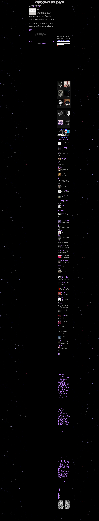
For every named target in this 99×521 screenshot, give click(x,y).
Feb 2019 (59, 491)
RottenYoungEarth (60, 204)
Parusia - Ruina (59, 372)
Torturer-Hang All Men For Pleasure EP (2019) (63, 420)
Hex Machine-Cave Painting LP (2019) (62, 398)
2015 (58, 496)
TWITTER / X (48, 3)
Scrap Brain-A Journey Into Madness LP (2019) (63, 482)
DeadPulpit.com (40, 3)
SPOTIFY (52, 3)
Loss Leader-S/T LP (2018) (61, 374)
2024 (58, 355)
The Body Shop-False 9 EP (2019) (62, 385)
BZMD (58, 178)
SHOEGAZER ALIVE (60, 152)
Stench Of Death (59, 335)
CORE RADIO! (59, 138)
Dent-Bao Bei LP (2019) (60, 453)
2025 (58, 354)
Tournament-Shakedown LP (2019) (62, 382)
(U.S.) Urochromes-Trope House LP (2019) (63, 483)
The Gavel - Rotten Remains (61, 370)
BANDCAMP (56, 3)
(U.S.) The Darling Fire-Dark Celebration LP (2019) (63, 430)
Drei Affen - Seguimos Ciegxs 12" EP (62, 403)
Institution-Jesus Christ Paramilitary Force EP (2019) (64, 416)
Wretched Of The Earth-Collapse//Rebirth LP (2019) (63, 387)
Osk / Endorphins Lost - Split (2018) (62, 389)
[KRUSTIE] (67, 102)
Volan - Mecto (59, 405)
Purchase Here (30, 29)
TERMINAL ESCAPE (60, 141)
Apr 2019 (59, 489)
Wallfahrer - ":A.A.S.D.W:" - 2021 (61, 250)
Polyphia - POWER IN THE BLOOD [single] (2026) (63, 139)
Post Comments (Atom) (43, 43)
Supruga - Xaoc (60, 412)
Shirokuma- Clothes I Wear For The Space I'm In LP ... (64, 375)
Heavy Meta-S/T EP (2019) (61, 472)
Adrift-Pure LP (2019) (60, 457)
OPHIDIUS (59, 469)
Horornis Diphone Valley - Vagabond (62, 406)
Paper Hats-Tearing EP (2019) (61, 391)
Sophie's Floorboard (60, 184)
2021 (58, 358)
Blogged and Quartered (60, 297)
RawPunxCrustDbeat (60, 230)
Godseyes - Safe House (60, 411)
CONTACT (44, 3)
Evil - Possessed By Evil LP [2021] (64, 260)
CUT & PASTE (59, 330)
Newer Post (30, 41)
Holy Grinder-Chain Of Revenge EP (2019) (62, 421)
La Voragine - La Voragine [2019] (64, 309)
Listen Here (30, 30)
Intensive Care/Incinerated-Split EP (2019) (62, 481)
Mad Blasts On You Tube (63, 282)
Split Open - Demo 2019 (60, 388)
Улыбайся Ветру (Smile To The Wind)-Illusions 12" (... (64, 384)
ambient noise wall (60, 320)
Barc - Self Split (60, 408)
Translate (60, 45)
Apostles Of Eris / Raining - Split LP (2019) (63, 474)
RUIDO (58, 225)
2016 (58, 495)
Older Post (53, 41)
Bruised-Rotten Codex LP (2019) (61, 480)
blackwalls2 (59, 217)
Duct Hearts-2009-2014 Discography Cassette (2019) (64, 473)
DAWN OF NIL (59, 468)
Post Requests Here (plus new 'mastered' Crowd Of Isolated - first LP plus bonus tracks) (65, 299)
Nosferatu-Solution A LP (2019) (61, 426)
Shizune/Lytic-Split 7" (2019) (61, 395)
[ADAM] (60, 86)
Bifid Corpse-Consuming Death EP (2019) (62, 379)
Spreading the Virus (60, 303)
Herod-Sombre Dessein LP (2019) (62, 470)
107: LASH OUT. (62, 255)
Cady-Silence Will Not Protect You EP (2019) (63, 396)
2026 (58, 353)
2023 (58, 356)
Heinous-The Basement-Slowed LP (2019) (62, 418)
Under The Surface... (60, 240)
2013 (58, 498)
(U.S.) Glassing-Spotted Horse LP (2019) (62, 465)
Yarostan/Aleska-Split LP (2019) (61, 394)
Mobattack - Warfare (63, 287)
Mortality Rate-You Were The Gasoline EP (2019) (63, 471)
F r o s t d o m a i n (60, 325)
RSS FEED (60, 3)
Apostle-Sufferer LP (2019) (61, 428)
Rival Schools (62, 185)
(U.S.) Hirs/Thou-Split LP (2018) (61, 380)
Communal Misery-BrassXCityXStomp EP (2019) (63, 422)
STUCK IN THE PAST (60, 345)
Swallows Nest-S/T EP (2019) (61, 378)
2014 (58, 497)
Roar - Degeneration (60, 368)
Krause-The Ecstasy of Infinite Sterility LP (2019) (63, 458)
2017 (58, 494)
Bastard (62, 245)
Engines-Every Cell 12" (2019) (61, 381)
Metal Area (59, 162)
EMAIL (60, 97)
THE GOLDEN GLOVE (63, 292)
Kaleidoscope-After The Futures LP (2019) (63, 419)
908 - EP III (59, 414)
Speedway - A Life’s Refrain (61, 210)
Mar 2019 (59, 490)
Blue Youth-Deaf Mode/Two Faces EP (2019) (63, 415)
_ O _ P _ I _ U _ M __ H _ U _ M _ (61, 194)
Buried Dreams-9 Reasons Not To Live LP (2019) (63, 425)
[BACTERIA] (60, 104)
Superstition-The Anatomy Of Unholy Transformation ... (64, 402)
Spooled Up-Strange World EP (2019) (62, 454)
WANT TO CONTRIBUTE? (63, 79)
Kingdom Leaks (59, 265)
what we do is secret (60, 189)
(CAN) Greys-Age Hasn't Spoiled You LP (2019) (63, 466)
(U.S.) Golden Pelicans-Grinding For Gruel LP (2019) (64, 464)
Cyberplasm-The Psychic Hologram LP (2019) (63, 397)
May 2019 (59, 488)
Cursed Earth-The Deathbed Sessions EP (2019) (63, 461)
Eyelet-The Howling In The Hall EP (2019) (62, 393)
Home (41, 41)
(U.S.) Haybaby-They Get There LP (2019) (62, 455)
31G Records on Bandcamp (32, 28)
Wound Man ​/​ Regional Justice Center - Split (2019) (64, 390)
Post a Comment (31, 39)
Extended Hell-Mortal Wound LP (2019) (62, 476)
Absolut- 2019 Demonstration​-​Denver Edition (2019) (64, 427)
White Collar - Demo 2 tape (64, 190)
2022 (58, 357)
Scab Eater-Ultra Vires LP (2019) (61, 477)
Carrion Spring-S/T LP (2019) (61, 429)
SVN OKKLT (59, 235)
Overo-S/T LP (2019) (60, 431)
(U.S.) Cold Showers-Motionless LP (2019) (63, 478)
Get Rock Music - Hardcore (61, 209)
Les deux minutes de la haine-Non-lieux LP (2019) (63, 377)
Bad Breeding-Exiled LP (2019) (61, 401)
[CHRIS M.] (67, 86)
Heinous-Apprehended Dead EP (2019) (62, 423)
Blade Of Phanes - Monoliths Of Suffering (62, 413)
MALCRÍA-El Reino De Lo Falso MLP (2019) (63, 386)
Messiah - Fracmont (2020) (64, 270)
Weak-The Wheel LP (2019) (61, 376)
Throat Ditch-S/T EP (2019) (61, 417)
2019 (58, 360)
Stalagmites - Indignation (61, 407)
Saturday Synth (60, 463)
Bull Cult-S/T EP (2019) (60, 459)
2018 (58, 493)
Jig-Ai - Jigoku (62, 173)
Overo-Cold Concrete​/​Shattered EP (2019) (62, 475)
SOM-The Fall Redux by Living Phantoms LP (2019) (63, 383)
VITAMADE (62, 142)
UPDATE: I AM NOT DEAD (63, 195)
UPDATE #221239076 (60, 241)
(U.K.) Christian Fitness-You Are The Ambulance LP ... (64, 467)
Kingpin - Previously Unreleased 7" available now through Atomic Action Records (65, 347)
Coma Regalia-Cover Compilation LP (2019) (63, 456)
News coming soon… (63, 205)
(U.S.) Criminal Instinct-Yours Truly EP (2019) (63, 424)
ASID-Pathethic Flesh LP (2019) (61, 479)
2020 (58, 359)
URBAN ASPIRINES (60, 167)
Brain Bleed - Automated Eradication (62, 409)
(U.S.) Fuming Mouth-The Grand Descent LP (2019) (63, 462)
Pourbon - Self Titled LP (60, 404)
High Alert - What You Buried (61, 373)
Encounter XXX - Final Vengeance (62, 371)
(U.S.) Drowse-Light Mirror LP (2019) (62, 460)
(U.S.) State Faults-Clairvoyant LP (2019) (62, 392)
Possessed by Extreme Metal (61, 269)
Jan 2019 (59, 492)
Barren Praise (59, 340)
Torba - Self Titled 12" (60, 410)
